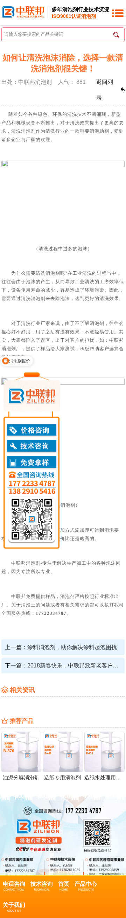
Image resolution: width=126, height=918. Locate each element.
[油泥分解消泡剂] (21, 751)
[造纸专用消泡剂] (63, 751)
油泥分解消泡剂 (21, 777)
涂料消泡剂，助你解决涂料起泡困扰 (72, 647)
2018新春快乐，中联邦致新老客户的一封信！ (73, 665)
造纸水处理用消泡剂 (104, 777)
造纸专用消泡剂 (62, 777)
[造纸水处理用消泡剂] (104, 751)
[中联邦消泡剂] (23, 11)
